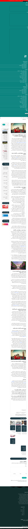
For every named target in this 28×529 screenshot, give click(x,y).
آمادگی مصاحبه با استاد (24, 25)
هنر (13, 432)
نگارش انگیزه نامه (25, 15)
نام (26, 473)
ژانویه (23, 452)
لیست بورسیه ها (25, 61)
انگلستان (25, 432)
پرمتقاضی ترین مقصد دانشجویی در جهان (21, 142)
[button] (15, 414)
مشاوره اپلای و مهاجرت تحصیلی (23, 38)
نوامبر (14, 432)
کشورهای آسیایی (25, 6)
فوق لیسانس (13, 431)
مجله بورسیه (14, 444)
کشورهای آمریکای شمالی (24, 33)
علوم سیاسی (23, 453)
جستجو (4, 124)
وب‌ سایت (14, 473)
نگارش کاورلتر (26, 22)
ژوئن (14, 431)
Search (27, 114)
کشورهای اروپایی (25, 9)
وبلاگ (26, 85)
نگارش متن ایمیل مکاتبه (24, 20)
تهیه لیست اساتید (25, 21)
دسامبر (24, 452)
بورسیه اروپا (23, 432)
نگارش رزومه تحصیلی (25, 16)
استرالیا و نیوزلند (25, 10)
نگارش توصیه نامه (25, 17)
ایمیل (20, 473)
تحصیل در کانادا (16, 292)
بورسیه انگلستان (17, 412)
